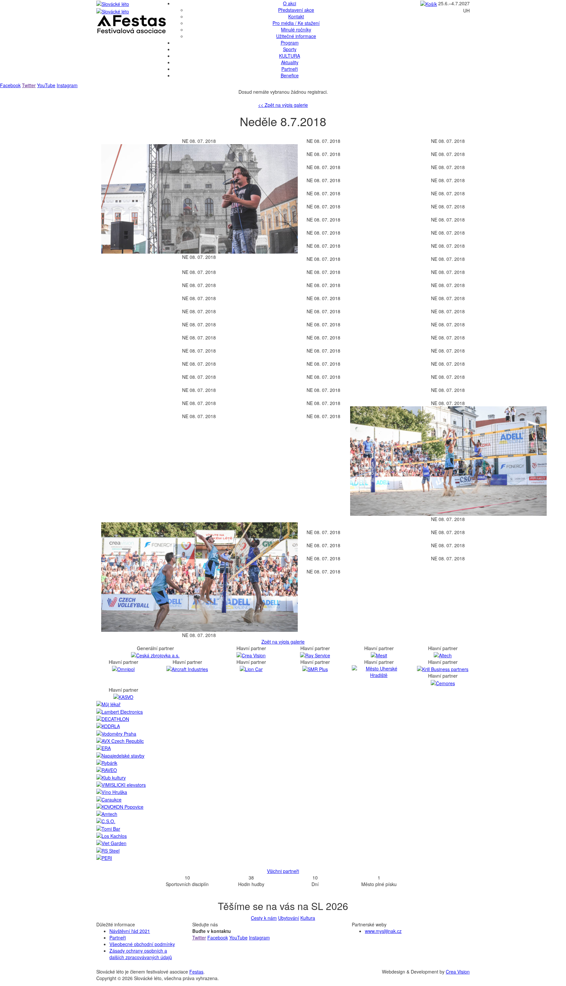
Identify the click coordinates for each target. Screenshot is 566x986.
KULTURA (289, 55)
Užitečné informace (296, 36)
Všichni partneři (283, 871)
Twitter (29, 85)
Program (290, 42)
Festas (196, 971)
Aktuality (289, 62)
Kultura (307, 918)
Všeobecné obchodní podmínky (142, 944)
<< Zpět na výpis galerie (283, 105)
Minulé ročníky (296, 29)
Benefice (290, 75)
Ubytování (288, 918)
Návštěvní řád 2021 (129, 931)
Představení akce (296, 10)
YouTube (46, 85)
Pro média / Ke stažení (296, 23)
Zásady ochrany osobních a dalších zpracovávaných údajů (140, 953)
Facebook (10, 85)
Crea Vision (458, 971)
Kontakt (296, 16)
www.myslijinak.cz (383, 931)
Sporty (289, 49)
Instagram (67, 85)
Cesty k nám (264, 918)
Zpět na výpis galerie (283, 641)
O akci (289, 3)
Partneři (289, 69)
